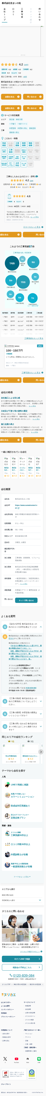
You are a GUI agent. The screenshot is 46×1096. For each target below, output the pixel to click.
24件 (26, 64)
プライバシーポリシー (8, 1016)
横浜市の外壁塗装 (35, 984)
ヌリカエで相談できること (30, 951)
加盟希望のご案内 (31, 1051)
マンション (28, 1033)
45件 (25, 76)
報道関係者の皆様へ (22, 1092)
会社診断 (28, 1009)
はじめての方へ (6, 1002)
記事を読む (6, 1040)
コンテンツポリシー (7, 1009)
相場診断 (28, 1006)
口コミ (11, 638)
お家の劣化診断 (30, 1013)
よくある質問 (5, 1006)
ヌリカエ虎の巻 (30, 1023)
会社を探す (6, 1033)
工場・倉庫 (28, 1044)
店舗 (26, 1040)
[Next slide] (41, 751)
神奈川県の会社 (7, 895)
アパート (28, 1037)
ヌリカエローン (30, 1016)
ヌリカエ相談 (29, 1020)
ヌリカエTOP (6, 984)
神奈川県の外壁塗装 (20, 984)
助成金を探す (6, 1037)
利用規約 (4, 1013)
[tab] (19, 55)
